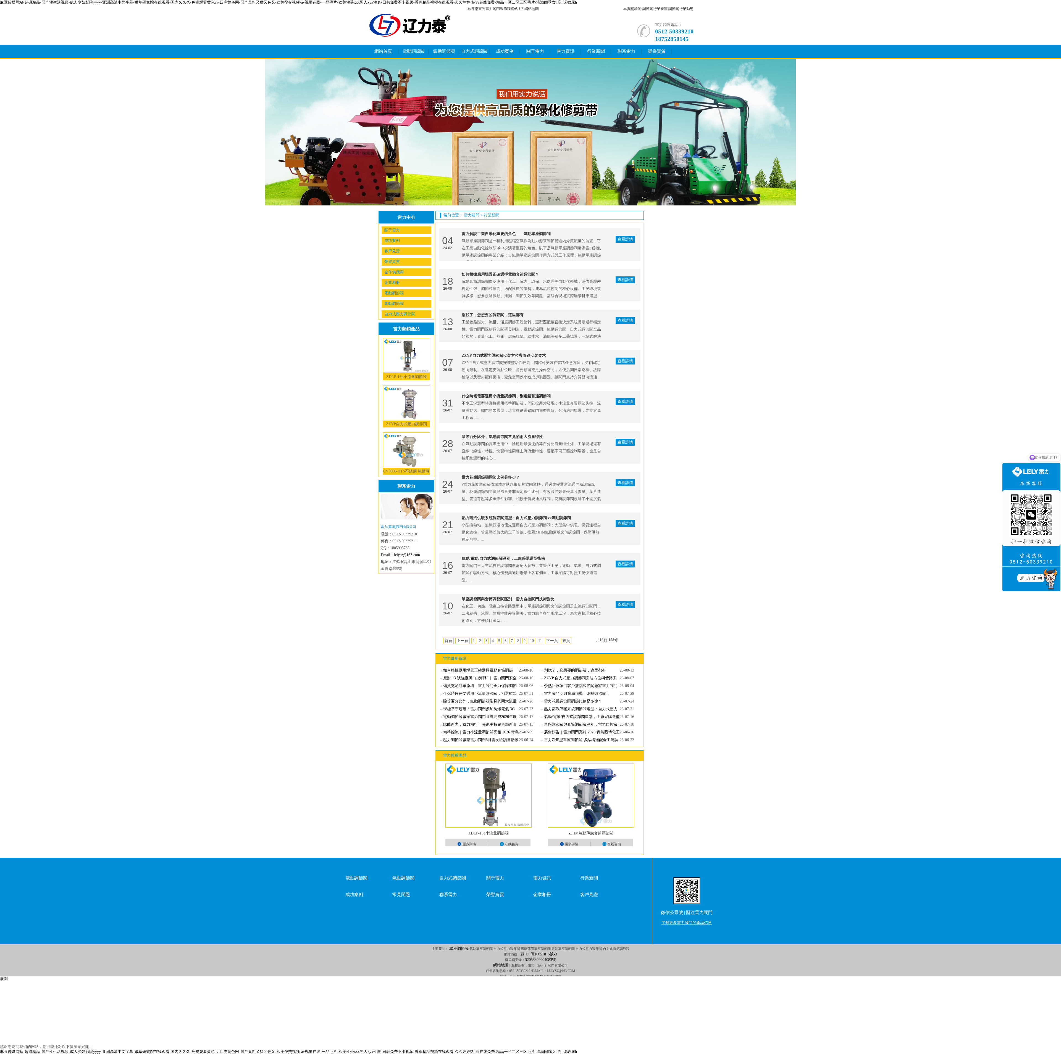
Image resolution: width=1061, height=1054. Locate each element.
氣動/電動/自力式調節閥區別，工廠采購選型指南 (503, 558)
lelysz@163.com (407, 555)
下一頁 (552, 641)
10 (532, 641)
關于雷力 (535, 51)
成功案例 (505, 51)
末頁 (566, 641)
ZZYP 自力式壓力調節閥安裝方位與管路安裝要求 (504, 355)
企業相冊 (392, 283)
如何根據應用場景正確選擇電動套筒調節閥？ (500, 274)
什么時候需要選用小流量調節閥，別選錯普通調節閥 (506, 396)
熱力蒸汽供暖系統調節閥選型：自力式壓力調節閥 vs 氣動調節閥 (516, 518)
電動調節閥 (414, 51)
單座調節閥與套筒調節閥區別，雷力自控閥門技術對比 (508, 599)
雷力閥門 (471, 215)
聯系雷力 (626, 51)
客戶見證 (392, 251)
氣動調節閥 (444, 51)
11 (540, 641)
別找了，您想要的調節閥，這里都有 (493, 315)
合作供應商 (394, 272)
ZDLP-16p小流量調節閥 (406, 377)
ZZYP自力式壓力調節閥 (406, 424)
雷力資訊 (565, 51)
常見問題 (401, 894)
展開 (4, 979)
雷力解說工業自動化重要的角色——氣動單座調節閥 (506, 234)
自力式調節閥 (474, 51)
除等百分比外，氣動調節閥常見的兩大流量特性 (502, 437)
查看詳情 (625, 239)
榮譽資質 (657, 51)
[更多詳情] (466, 844)
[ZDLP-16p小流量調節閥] (488, 795)
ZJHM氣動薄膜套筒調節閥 (591, 833)
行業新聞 (596, 51)
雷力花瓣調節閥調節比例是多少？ (491, 477)
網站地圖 (531, 9)
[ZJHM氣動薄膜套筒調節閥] (591, 795)
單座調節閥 (459, 949)
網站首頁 (383, 51)
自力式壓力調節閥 (399, 314)
